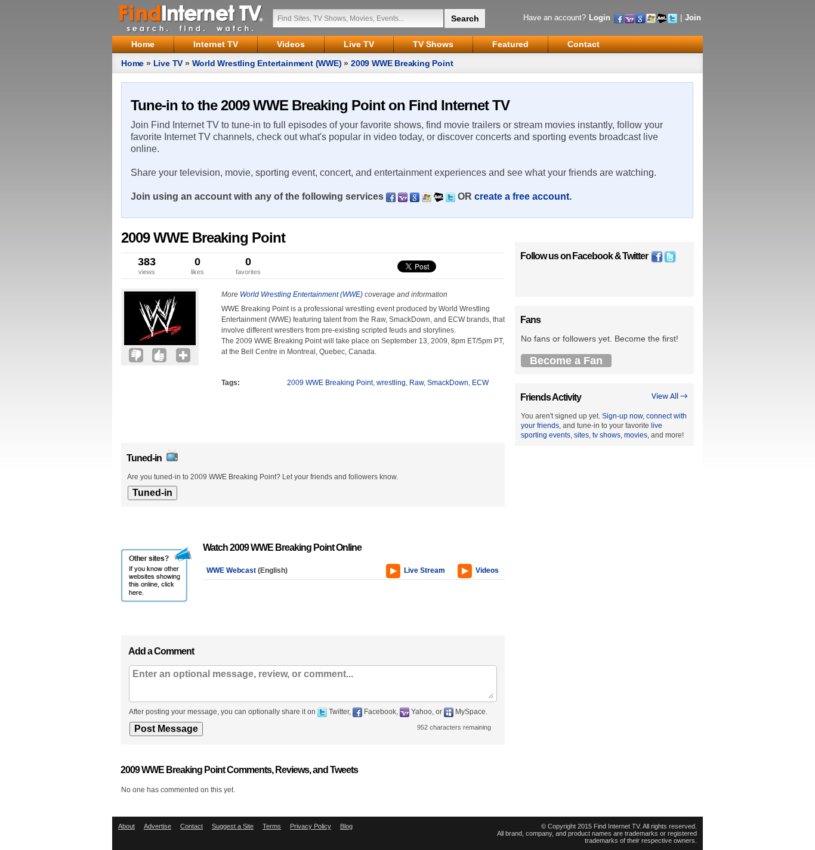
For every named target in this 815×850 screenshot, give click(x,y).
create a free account (521, 196)
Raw (416, 383)
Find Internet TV (191, 18)
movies (635, 435)
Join (693, 17)
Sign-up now (622, 416)
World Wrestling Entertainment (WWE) (267, 63)
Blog (346, 826)
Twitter (635, 256)
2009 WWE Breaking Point (402, 63)
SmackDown (447, 383)
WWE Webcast (231, 570)
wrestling (391, 383)
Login (599, 17)
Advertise (157, 826)
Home (132, 63)
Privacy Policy (310, 826)
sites (581, 435)
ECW (480, 383)
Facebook (592, 256)
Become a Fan (566, 361)
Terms (272, 826)
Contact (191, 826)
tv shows (606, 435)
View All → (670, 396)
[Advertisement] (157, 392)
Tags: (230, 383)
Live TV (168, 63)
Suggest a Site (233, 826)
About (126, 826)
